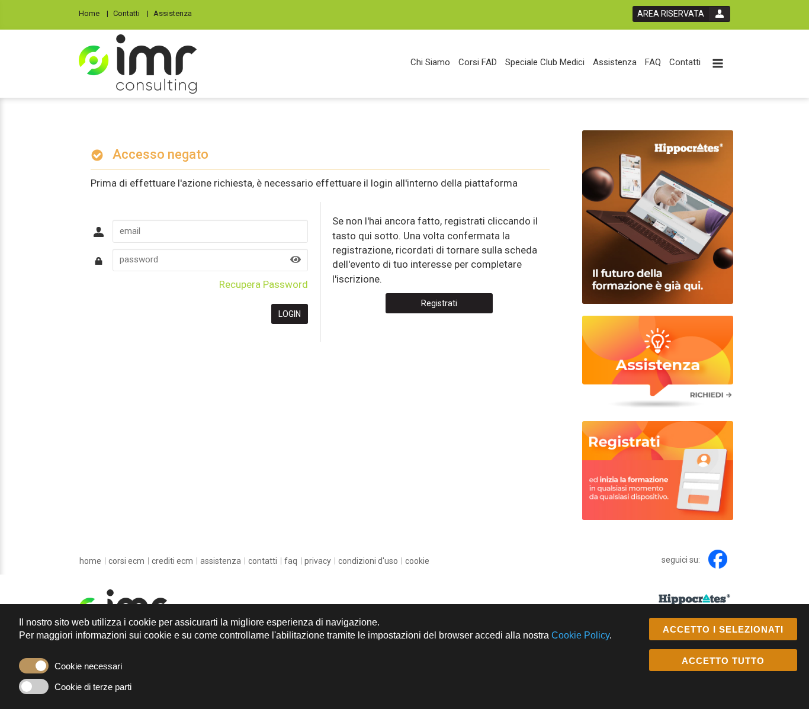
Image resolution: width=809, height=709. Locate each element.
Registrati (439, 303)
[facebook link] (717, 559)
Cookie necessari (88, 666)
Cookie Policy (580, 635)
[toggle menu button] (717, 64)
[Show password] (295, 260)
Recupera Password (263, 284)
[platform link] (138, 64)
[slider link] (657, 362)
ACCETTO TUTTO (723, 661)
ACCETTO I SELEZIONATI (723, 629)
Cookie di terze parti (92, 687)
